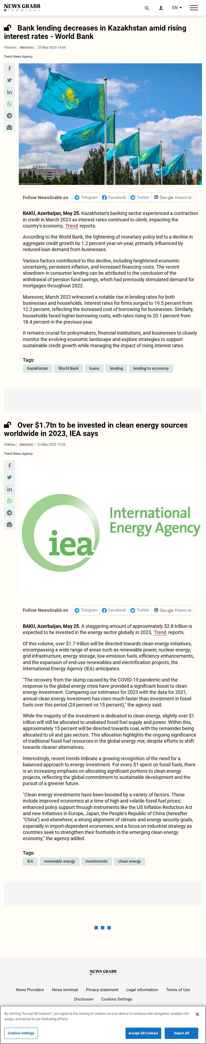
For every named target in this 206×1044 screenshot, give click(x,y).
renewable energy (59, 861)
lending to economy (151, 368)
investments (97, 861)
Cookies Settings (116, 999)
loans (94, 368)
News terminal (65, 989)
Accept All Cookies (143, 1033)
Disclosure (83, 999)
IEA (30, 861)
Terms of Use (178, 989)
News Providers (30, 989)
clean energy (129, 861)
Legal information (142, 989)
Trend (71, 226)
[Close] (197, 1014)
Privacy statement (102, 989)
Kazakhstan (37, 368)
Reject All (181, 1033)
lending (116, 368)
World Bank (68, 368)
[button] (9, 68)
